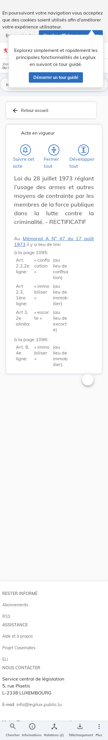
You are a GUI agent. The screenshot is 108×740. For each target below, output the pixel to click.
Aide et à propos (17, 636)
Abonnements (15, 604)
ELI (5, 659)
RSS (6, 616)
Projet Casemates (18, 647)
